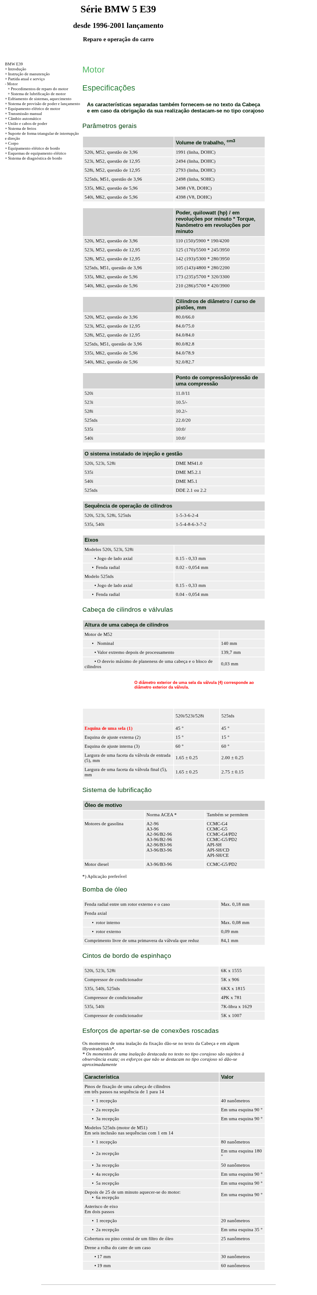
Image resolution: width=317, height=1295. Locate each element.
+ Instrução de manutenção (27, 74)
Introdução (17, 69)
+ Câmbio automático (23, 118)
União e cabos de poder (27, 123)
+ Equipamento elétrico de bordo (32, 148)
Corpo (13, 143)
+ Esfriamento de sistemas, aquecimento (38, 98)
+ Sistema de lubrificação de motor (37, 93)
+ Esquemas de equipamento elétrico (35, 153)
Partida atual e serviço (26, 79)
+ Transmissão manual (23, 113)
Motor (12, 83)
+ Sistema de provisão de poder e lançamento (42, 103)
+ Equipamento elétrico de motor (32, 108)
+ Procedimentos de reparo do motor (38, 88)
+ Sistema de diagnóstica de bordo (33, 158)
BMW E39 (14, 64)
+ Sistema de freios (20, 128)
